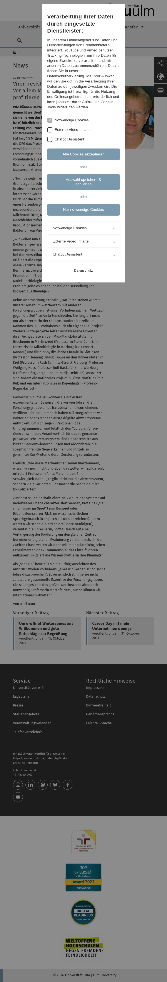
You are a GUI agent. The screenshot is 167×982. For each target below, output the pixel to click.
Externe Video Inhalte (72, 130)
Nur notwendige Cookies (83, 210)
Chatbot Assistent (69, 139)
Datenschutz (83, 270)
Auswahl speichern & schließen (83, 182)
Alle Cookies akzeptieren (83, 154)
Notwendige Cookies (72, 120)
